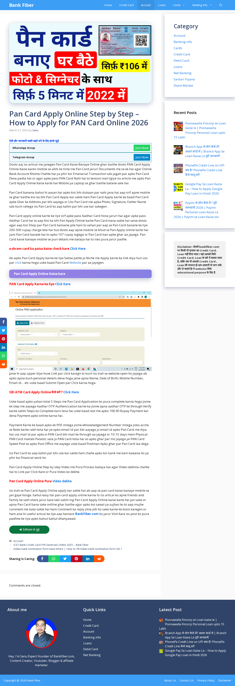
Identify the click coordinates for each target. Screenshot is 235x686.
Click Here (78, 248)
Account (146, 5)
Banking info (199, 5)
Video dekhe (62, 481)
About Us (170, 680)
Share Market (183, 85)
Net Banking (182, 73)
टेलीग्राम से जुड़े (30, 530)
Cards (176, 5)
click (18, 262)
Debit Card (181, 60)
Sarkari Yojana (184, 79)
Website (75, 262)
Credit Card (126, 5)
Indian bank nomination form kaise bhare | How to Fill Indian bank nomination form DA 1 (67, 549)
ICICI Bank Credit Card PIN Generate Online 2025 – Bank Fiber (51, 545)
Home (108, 5)
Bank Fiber (21, 5)
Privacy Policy (206, 680)
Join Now (141, 148)
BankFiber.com (87, 514)
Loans (162, 5)
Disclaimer (224, 680)
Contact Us (187, 680)
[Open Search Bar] (221, 5)
